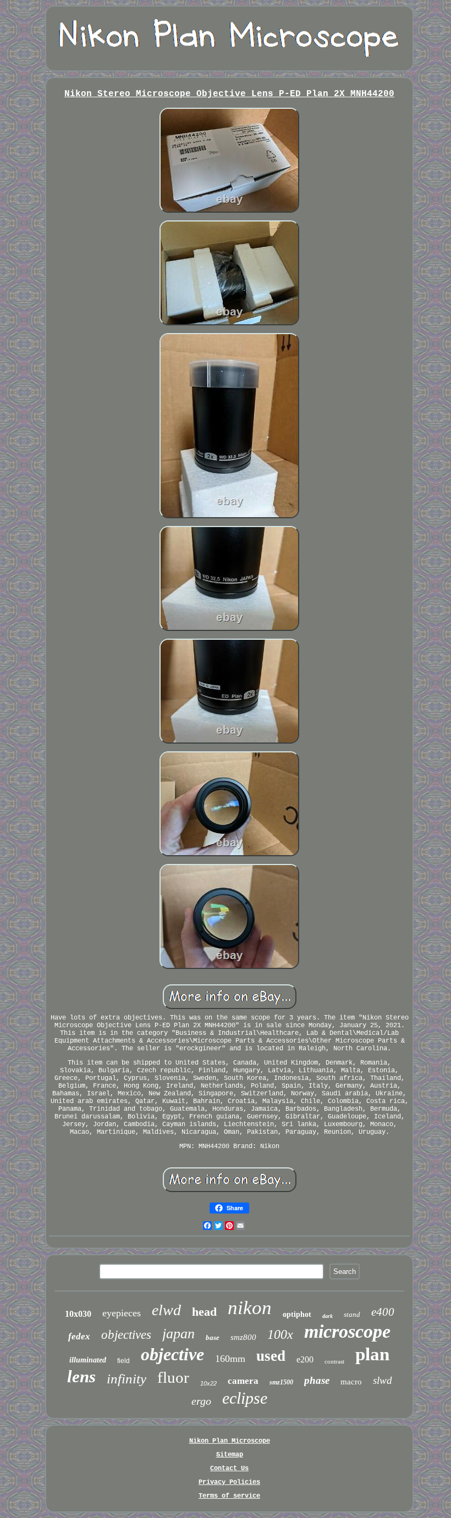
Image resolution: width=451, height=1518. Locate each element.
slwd (382, 1380)
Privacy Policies (229, 1482)
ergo (201, 1401)
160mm (230, 1358)
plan (372, 1354)
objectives (126, 1335)
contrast (334, 1361)
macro (351, 1381)
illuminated (87, 1360)
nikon (250, 1307)
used (270, 1356)
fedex (79, 1336)
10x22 (208, 1383)
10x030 (78, 1313)
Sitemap (229, 1455)
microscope (347, 1331)
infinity (126, 1378)
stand (352, 1314)
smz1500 (281, 1382)
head (204, 1311)
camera (243, 1381)
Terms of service (229, 1496)
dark (327, 1316)
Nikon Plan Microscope (229, 1441)
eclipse (244, 1398)
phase (316, 1380)
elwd (166, 1309)
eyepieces (121, 1313)
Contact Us (229, 1468)
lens (81, 1376)
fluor (173, 1377)
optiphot (297, 1314)
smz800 (243, 1337)
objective (172, 1354)
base (212, 1337)
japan (178, 1334)
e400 (382, 1311)
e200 (305, 1359)
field (123, 1361)
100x (280, 1334)
